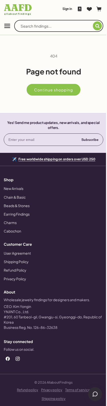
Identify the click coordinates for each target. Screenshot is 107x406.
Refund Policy (15, 270)
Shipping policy (52, 399)
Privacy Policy (15, 279)
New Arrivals (13, 188)
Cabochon (12, 231)
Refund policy (25, 390)
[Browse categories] (7, 26)
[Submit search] (93, 25)
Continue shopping (51, 89)
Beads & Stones (17, 205)
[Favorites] (85, 9)
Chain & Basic (15, 197)
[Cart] (95, 9)
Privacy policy (49, 390)
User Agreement (17, 253)
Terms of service (75, 390)
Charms (10, 222)
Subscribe (86, 140)
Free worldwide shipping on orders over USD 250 (55, 158)
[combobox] (55, 26)
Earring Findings (17, 214)
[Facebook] (8, 359)
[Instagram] (18, 359)
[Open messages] (91, 394)
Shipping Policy (16, 261)
